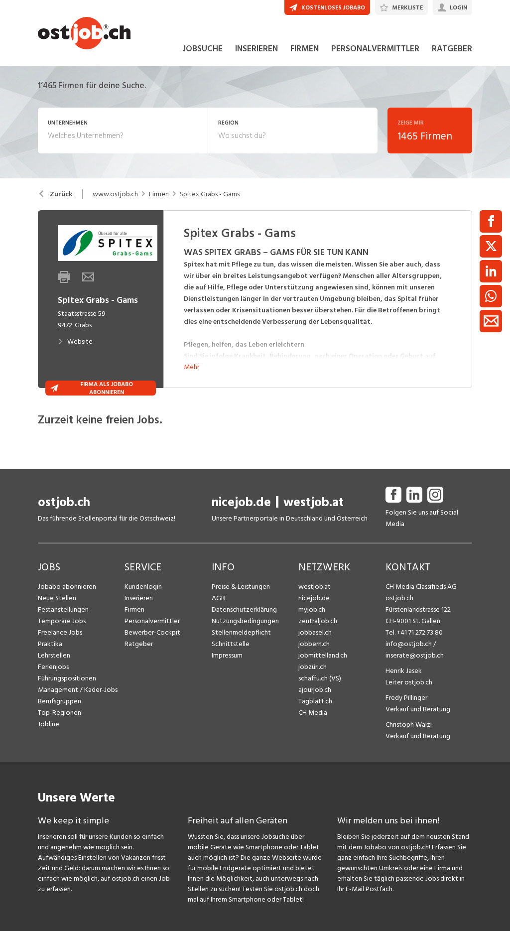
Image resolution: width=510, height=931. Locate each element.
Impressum (227, 655)
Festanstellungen (63, 609)
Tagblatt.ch (315, 701)
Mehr (191, 367)
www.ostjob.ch (115, 194)
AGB (218, 598)
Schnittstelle (231, 644)
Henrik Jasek (403, 670)
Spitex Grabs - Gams (210, 194)
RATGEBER (452, 49)
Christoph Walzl (408, 724)
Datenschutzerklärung (244, 609)
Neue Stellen (57, 598)
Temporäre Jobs (62, 621)
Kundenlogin (143, 586)
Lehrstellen (54, 655)
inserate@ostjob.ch (414, 655)
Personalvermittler (152, 621)
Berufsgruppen (59, 701)
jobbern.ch (314, 644)
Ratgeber (139, 644)
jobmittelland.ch (322, 655)
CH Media (312, 712)
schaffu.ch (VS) (319, 678)
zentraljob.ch (317, 621)
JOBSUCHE (203, 49)
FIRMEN (304, 49)
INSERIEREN (256, 49)
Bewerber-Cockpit (152, 632)
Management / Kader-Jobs (78, 689)
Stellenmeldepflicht (241, 632)
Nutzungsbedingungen (245, 621)
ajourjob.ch (314, 689)
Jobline (48, 724)
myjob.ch (311, 609)
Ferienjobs (53, 666)
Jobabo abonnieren (67, 586)
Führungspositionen (67, 678)
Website (80, 341)
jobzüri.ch (312, 666)
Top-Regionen (59, 712)
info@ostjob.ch (408, 644)
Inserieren (139, 598)
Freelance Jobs (60, 632)
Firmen (159, 194)
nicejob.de (241, 502)
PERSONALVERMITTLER (375, 49)
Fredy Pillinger (406, 697)
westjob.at (313, 502)
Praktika (50, 644)
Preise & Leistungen (241, 586)
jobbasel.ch (315, 632)
